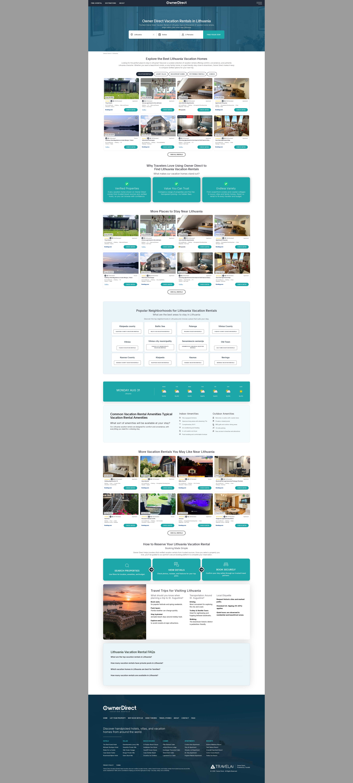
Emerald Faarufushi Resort (214, 750)
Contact (185, 718)
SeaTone (107, 518)
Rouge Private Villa (129, 753)
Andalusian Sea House (150, 747)
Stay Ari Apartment (190, 747)
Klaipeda (181, 106)
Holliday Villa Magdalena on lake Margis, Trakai (119, 140)
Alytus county (188, 484)
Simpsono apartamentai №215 (224, 518)
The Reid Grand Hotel (110, 744)
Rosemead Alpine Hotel (110, 755)
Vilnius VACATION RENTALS (127, 347)
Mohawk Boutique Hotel (110, 747)
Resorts (209, 741)
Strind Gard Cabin (168, 753)
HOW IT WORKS (151, 718)
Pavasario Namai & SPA (148, 518)
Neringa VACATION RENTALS (225, 362)
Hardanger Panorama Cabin (171, 750)
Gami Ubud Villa (128, 755)
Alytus (112, 106)
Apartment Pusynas (221, 103)
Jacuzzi (181, 518)
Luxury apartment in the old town (152, 103)
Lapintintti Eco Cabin (169, 755)
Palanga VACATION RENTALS (193, 331)
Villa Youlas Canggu (129, 750)
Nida (222, 106)
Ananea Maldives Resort (213, 744)
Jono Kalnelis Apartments (186, 103)
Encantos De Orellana (150, 755)
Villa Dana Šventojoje (148, 140)
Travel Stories (165, 718)
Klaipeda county (108, 522)
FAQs (193, 718)
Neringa (217, 106)
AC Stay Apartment (191, 753)
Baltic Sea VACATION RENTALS (160, 331)
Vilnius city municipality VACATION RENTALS (160, 347)
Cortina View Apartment (192, 744)
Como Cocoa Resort (212, 753)
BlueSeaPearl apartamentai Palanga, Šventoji (229, 481)
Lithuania (107, 106)
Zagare (148, 484)
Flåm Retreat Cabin (169, 744)
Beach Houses (149, 741)
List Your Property (118, 718)
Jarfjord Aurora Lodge (169, 747)
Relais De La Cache (109, 750)
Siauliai (143, 484)
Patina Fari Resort (211, 755)
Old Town (149, 106)
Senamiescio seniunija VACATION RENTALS (193, 347)
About (122, 3)
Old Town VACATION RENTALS (225, 347)
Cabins (165, 741)
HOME (105, 718)
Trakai (111, 144)
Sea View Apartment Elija (222, 140)
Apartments (190, 741)
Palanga (144, 144)
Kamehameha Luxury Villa (131, 744)
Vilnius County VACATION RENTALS (226, 331)
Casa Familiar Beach (149, 753)
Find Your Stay (214, 35)
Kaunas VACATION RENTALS (192, 362)
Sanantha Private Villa (129, 747)
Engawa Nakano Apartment (193, 755)
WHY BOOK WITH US (135, 718)
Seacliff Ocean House (150, 750)
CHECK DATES (130, 110)
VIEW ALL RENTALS (176, 154)
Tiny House (108, 103)
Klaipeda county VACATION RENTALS (127, 331)
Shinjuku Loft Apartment (192, 750)
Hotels (106, 741)
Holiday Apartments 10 (111, 481)
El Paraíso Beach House (150, 744)
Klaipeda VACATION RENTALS (160, 362)
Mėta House (182, 481)
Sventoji (149, 144)
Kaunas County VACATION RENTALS (127, 362)
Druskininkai (113, 484)
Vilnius (144, 106)
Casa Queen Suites (109, 753)
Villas (125, 741)
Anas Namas (145, 481)
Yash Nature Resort (212, 747)
